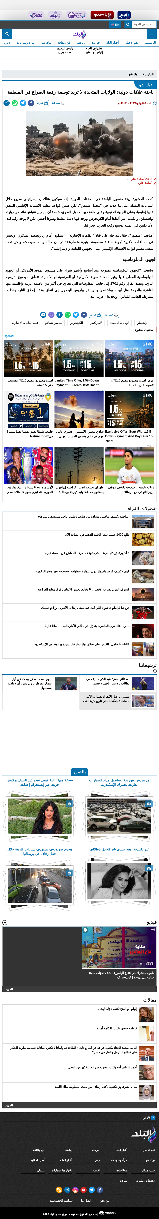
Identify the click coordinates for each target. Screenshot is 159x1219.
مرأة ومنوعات (25, 42)
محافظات (121, 1170)
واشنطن (142, 322)
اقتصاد (96, 1170)
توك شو (46, 42)
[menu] (152, 34)
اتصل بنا (86, 1200)
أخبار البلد (112, 42)
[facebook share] (31, 103)
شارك (40, 103)
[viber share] (51, 315)
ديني (7, 42)
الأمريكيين (96, 322)
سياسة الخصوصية (61, 1200)
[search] (7, 34)
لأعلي (147, 1118)
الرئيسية (150, 42)
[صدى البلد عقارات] (55, 15)
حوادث (95, 42)
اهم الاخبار (131, 42)
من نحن (105, 1200)
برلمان (41, 1170)
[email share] (6, 103)
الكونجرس (76, 322)
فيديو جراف (148, 1170)
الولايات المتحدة (120, 322)
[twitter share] (23, 103)
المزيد (9, 989)
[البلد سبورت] (102, 15)
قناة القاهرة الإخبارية (25, 322)
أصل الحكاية (38, 1160)
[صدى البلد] (79, 34)
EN (117, 24)
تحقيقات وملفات (145, 1180)
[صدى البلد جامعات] (76, 15)
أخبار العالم (66, 1160)
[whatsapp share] (15, 103)
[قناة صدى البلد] (124, 15)
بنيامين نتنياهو (53, 322)
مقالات (123, 1180)
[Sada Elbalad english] (36, 15)
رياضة (81, 42)
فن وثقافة (64, 42)
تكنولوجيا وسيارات (62, 1170)
